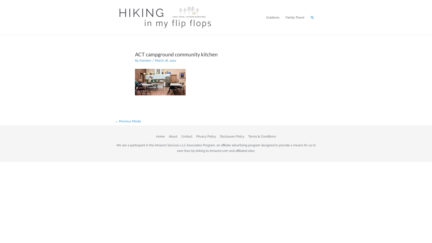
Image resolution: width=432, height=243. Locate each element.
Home (160, 136)
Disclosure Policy (232, 136)
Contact (186, 136)
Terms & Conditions (262, 136)
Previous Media (128, 121)
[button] (312, 17)
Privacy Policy (206, 136)
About (173, 136)
